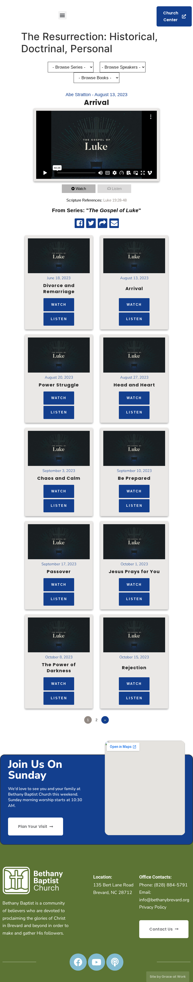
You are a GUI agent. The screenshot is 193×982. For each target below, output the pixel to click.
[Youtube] (96, 962)
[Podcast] (114, 962)
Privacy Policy (152, 907)
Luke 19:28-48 (115, 200)
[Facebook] (78, 962)
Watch (81, 188)
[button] (62, 15)
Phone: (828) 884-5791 (163, 885)
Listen (117, 188)
